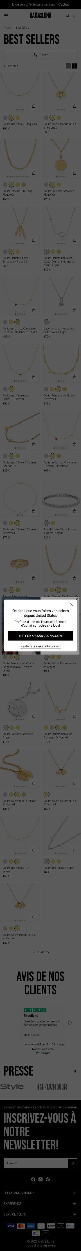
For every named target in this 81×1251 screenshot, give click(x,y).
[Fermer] (71, 605)
